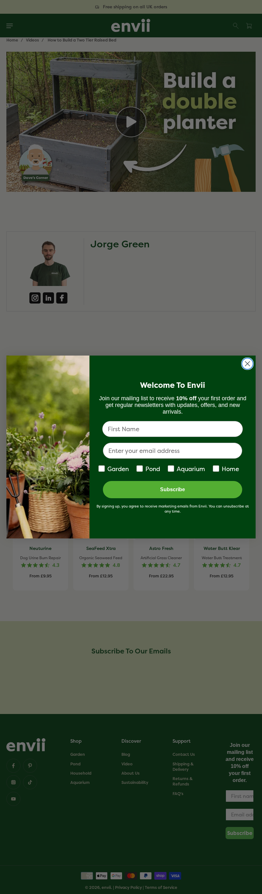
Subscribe (172, 489)
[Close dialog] (247, 363)
